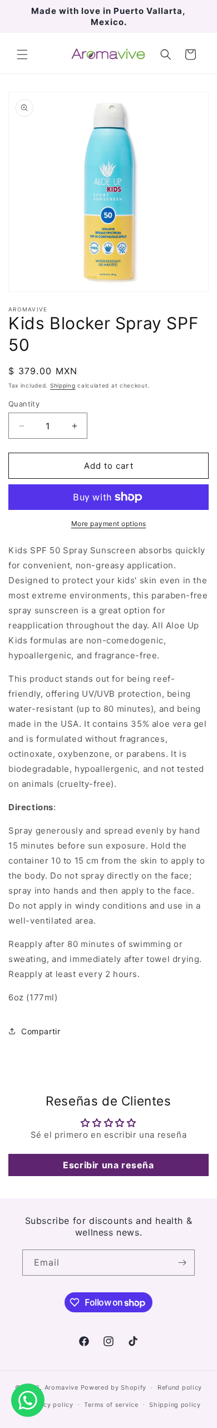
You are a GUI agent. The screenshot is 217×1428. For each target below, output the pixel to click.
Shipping (63, 385)
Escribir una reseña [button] (108, 1165)
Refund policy (179, 1387)
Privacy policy (50, 1405)
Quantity (24, 403)
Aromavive (61, 1387)
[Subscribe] (182, 1263)
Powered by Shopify (114, 1387)
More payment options (108, 523)
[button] (22, 54)
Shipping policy (175, 1405)
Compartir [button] (40, 1031)
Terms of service (111, 1405)
